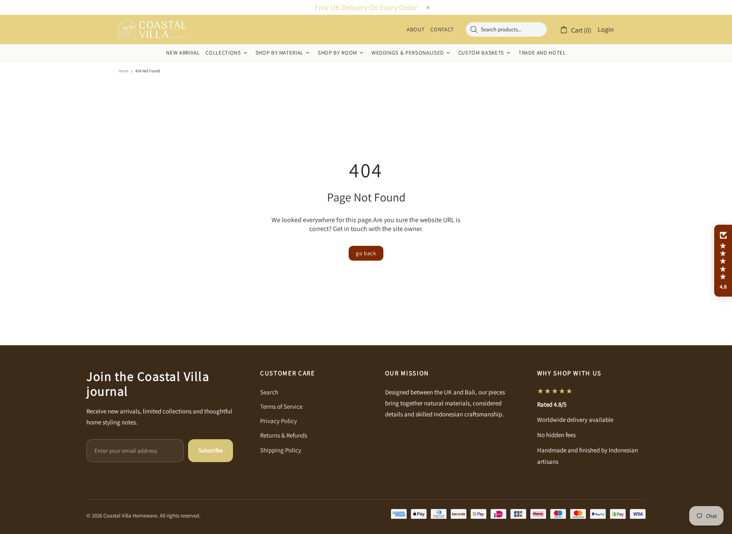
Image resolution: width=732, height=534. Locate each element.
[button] (723, 261)
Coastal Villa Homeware (152, 29)
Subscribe (210, 450)
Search (269, 392)
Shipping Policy (280, 450)
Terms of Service (281, 406)
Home (123, 71)
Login (606, 29)
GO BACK (366, 253)
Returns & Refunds (283, 435)
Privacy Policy (278, 421)
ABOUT (415, 30)
